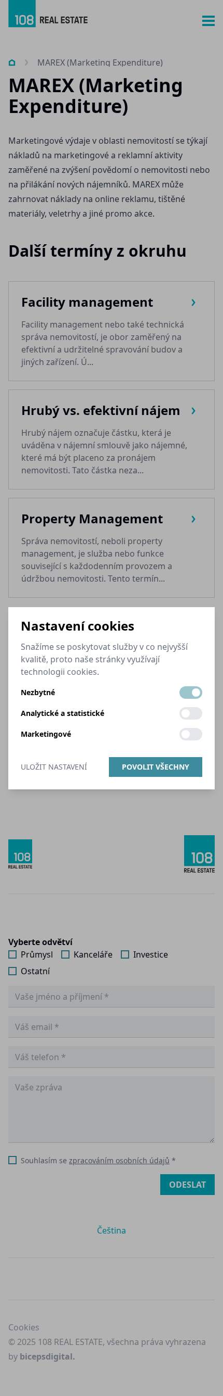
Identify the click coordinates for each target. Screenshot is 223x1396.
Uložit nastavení (54, 767)
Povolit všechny (155, 767)
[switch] (190, 692)
